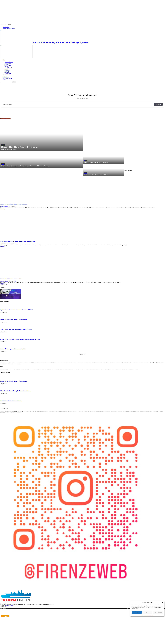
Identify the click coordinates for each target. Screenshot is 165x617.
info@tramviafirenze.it (9, 605)
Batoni (6, 69)
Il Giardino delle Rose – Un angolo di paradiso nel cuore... (15, 391)
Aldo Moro (7, 71)
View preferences (158, 612)
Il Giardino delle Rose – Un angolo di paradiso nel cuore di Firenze (17, 241)
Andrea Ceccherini (4, 206)
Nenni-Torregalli (8, 67)
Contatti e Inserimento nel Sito (9, 28)
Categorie (5, 75)
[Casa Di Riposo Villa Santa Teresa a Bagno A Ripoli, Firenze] (3, 326)
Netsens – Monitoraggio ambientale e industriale (12, 349)
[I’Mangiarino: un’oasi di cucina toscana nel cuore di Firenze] (103, 170)
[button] (162, 602)
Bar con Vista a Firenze (125, 362)
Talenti (6, 66)
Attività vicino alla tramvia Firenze (157, 362)
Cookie (142, 614)
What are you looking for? (7, 104)
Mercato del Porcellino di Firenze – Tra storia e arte (13, 204)
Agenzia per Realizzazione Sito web (108, 362)
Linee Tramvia (6, 77)
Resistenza (7, 70)
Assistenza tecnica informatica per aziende (25, 362)
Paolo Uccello (8, 65)
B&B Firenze (90, 411)
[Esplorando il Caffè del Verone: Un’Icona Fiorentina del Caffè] (3, 307)
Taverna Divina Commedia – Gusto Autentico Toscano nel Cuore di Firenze (20, 339)
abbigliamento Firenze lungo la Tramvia (119, 411)
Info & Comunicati (6, 74)
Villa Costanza (8, 73)
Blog (3, 145)
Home (4, 59)
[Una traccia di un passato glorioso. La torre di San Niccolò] (103, 157)
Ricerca (159, 104)
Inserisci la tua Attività (7, 78)
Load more (82, 354)
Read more (2, 208)
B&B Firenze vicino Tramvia (55, 362)
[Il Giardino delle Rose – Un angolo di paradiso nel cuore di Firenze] (17, 238)
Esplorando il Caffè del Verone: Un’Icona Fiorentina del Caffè (16, 309)
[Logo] (16, 57)
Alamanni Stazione (9, 62)
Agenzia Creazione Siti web (118, 362)
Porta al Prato (8, 63)
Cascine (6, 64)
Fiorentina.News (6, 27)
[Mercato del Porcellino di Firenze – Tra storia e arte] (41, 136)
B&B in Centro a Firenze (36, 362)
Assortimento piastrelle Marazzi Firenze (15, 412)
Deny (147, 612)
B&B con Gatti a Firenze (133, 362)
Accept (136, 612)
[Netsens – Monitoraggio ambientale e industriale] (3, 346)
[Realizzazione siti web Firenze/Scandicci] (17, 276)
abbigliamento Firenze (109, 411)
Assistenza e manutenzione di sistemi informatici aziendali (85, 362)
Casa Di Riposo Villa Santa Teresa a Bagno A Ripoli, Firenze (16, 329)
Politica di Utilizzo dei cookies (148, 614)
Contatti (4, 79)
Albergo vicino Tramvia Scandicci (83, 411)
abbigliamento (7, 412)
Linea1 (4, 60)
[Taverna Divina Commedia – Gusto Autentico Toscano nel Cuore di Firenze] (41, 159)
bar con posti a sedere (43, 362)
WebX (7, 608)
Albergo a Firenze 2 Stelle (47, 411)
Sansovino (7, 72)
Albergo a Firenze (95, 411)
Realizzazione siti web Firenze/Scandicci (10, 278)
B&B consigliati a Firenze (98, 362)
